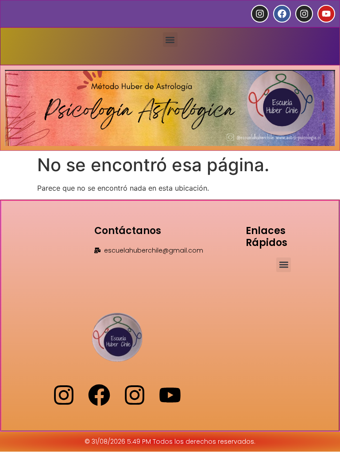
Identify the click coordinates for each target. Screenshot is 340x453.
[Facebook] (282, 14)
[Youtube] (326, 14)
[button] (170, 39)
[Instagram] (260, 14)
